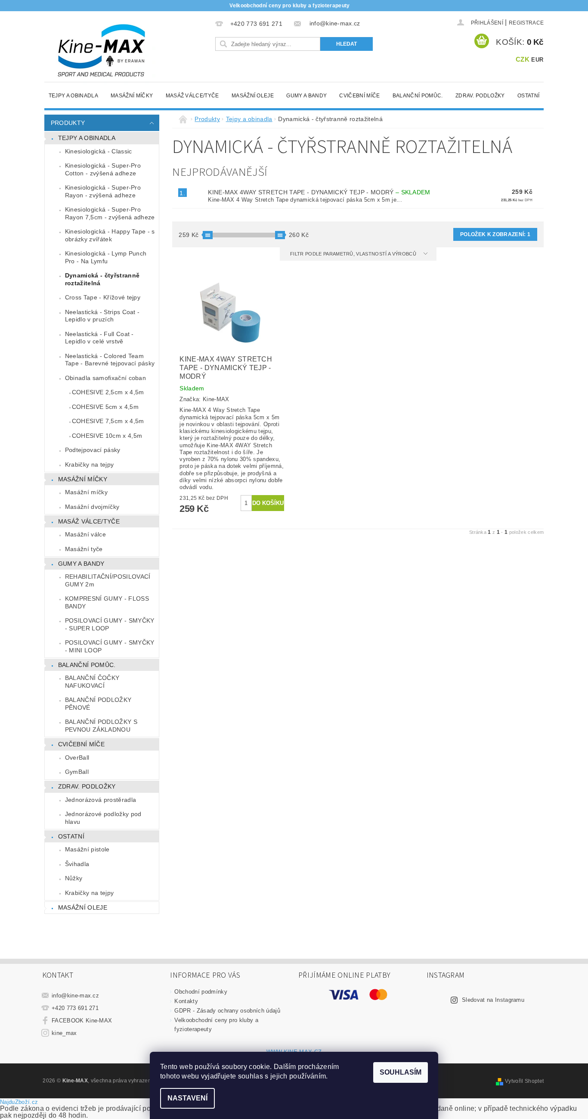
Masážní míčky (132, 96)
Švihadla (77, 863)
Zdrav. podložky (480, 96)
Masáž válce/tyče (192, 96)
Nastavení (187, 1098)
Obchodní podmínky (200, 991)
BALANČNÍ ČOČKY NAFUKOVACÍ (92, 681)
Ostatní (528, 96)
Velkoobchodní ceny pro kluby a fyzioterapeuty (289, 6)
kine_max (64, 1033)
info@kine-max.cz (75, 995)
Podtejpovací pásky (93, 449)
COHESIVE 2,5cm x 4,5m (108, 392)
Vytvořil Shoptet (524, 1081)
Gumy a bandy (306, 96)
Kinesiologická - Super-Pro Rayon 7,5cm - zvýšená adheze (110, 213)
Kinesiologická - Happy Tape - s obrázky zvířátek (110, 235)
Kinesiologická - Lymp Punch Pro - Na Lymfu (106, 257)
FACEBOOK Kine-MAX (82, 1020)
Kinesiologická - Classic (98, 151)
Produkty (68, 122)
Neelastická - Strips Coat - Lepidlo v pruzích (102, 316)
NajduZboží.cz (19, 1102)
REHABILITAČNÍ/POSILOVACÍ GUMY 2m (108, 580)
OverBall (77, 757)
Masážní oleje (253, 96)
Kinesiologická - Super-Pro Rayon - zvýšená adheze (103, 191)
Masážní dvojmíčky (92, 506)
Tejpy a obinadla (73, 96)
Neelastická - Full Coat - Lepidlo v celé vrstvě (99, 337)
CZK (522, 59)
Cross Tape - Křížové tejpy (102, 297)
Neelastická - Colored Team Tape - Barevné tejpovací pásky (110, 359)
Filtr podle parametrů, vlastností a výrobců (354, 253)
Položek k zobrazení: (495, 234)
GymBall (77, 771)
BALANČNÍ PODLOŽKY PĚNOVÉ (98, 703)
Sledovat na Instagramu (493, 1000)
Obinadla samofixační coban (105, 377)
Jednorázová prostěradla (100, 799)
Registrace (526, 23)
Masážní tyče (84, 548)
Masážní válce (85, 534)
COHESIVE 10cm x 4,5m (107, 435)
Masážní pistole (87, 849)
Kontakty (186, 1001)
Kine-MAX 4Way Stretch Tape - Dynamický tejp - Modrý (319, 192)
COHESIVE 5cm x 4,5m (105, 406)
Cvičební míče (359, 96)
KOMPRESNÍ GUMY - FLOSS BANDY (107, 602)
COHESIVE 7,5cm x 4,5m (108, 421)
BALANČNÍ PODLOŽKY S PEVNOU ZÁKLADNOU (101, 725)
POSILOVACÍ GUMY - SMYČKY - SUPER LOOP (110, 624)
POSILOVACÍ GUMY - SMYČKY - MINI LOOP (110, 646)
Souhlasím (400, 1072)
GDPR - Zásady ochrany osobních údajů (227, 1010)
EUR (537, 59)
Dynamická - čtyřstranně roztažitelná (102, 279)
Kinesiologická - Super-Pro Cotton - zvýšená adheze (103, 169)
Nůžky (74, 878)
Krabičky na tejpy (89, 464)
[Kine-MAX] (102, 51)
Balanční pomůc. (418, 96)
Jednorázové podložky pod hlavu (103, 817)
